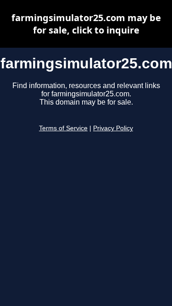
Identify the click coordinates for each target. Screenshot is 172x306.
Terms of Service (63, 128)
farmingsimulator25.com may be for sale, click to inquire (86, 23)
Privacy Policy (113, 128)
